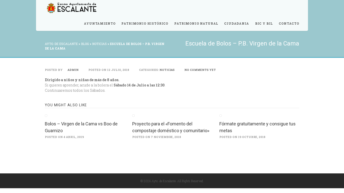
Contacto (289, 23)
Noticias (167, 70)
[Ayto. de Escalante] (71, 8)
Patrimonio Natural (196, 23)
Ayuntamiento (99, 23)
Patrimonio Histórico (144, 23)
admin (73, 70)
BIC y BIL (264, 23)
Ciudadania (236, 23)
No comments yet (200, 70)
